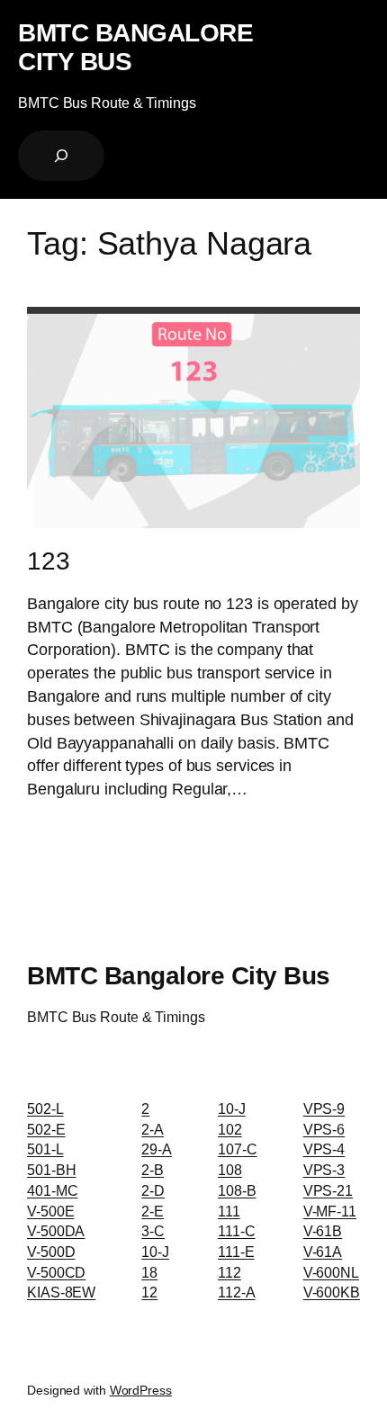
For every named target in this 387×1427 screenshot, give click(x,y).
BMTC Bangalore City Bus (135, 47)
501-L (45, 1149)
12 (149, 1292)
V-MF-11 (329, 1211)
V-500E (50, 1211)
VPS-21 (328, 1190)
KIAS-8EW (61, 1292)
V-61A (323, 1251)
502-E (46, 1129)
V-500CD (56, 1272)
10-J (155, 1251)
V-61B (323, 1231)
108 (230, 1170)
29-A (156, 1149)
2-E (152, 1211)
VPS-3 (324, 1170)
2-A (152, 1129)
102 (230, 1129)
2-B (152, 1170)
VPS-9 (324, 1108)
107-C (237, 1149)
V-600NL (331, 1272)
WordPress (141, 1390)
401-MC (52, 1190)
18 (149, 1272)
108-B (237, 1190)
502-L (45, 1108)
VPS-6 (324, 1129)
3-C (153, 1231)
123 (48, 560)
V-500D (51, 1251)
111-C (237, 1231)
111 (229, 1211)
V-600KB (331, 1292)
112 (229, 1272)
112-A (237, 1292)
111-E (236, 1251)
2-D (153, 1190)
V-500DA (56, 1231)
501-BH (51, 1170)
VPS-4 (324, 1149)
